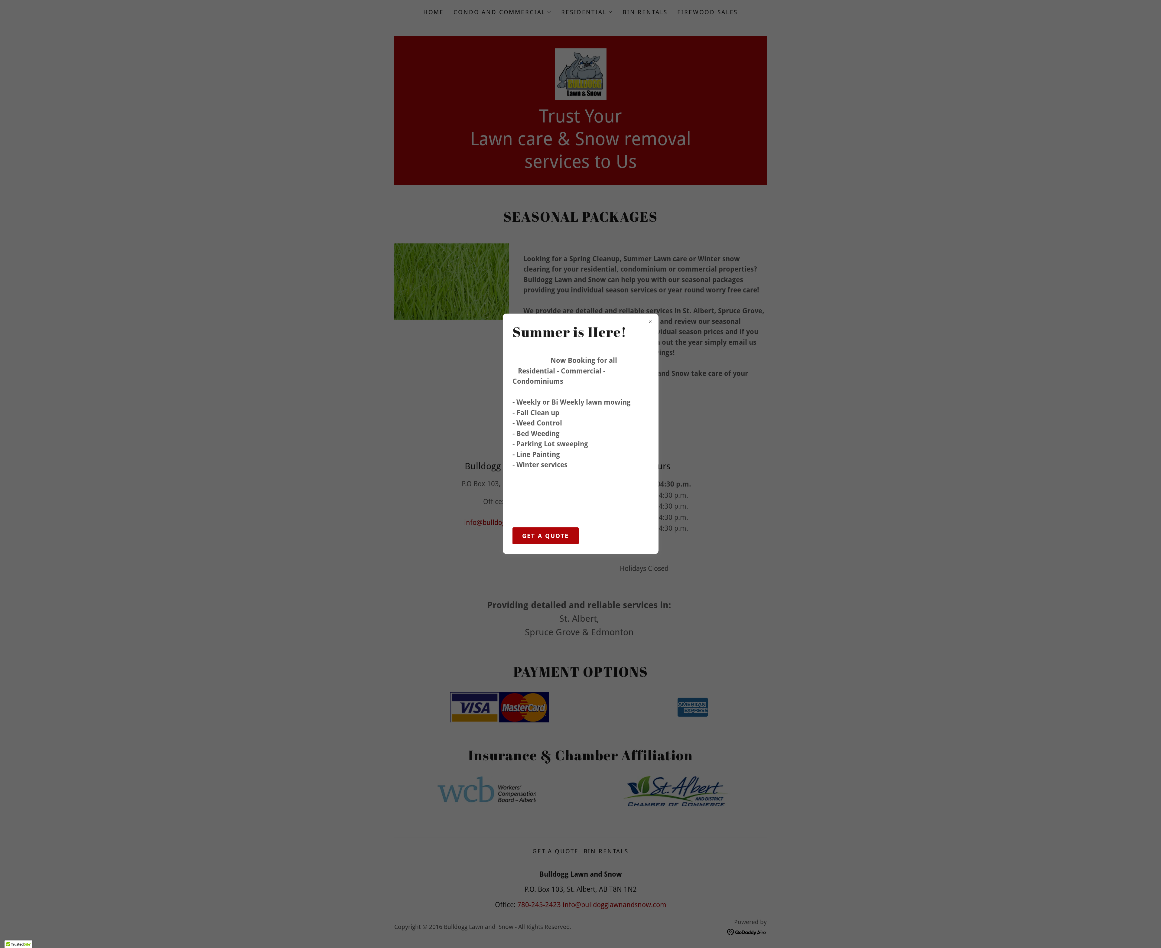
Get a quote (545, 535)
